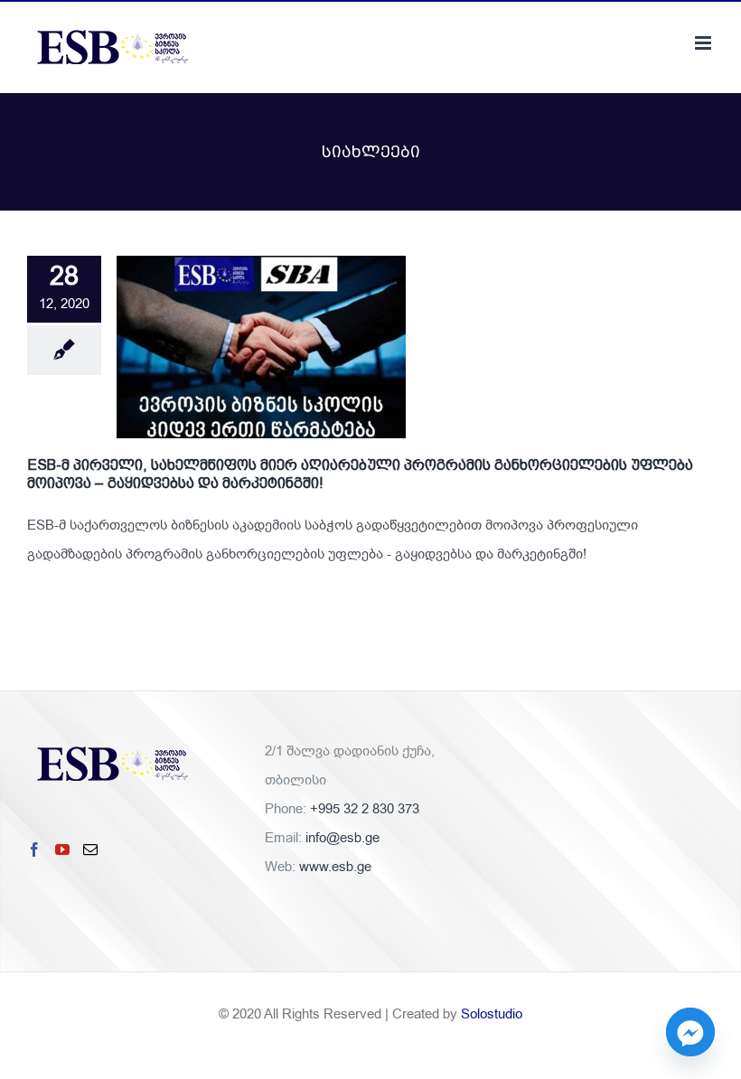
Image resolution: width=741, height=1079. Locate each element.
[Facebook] (34, 849)
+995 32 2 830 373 (364, 809)
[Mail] (90, 849)
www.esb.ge (335, 867)
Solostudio (491, 1014)
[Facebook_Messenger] (690, 1032)
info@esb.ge (342, 838)
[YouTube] (62, 849)
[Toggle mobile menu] (704, 42)
